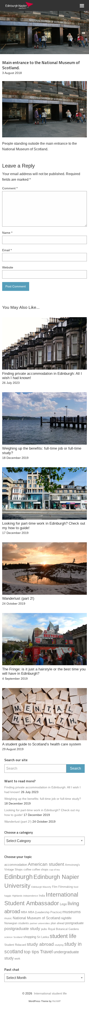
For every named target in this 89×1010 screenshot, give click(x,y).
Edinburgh (18, 876)
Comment (9, 188)
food (76, 887)
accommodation (15, 864)
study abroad (40, 944)
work (17, 958)
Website (7, 267)
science (8, 937)
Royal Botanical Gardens (63, 929)
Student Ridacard (15, 944)
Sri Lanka (43, 937)
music (8, 918)
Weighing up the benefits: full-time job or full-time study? (42, 798)
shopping (29, 937)
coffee (27, 869)
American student (46, 864)
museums (71, 912)
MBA (24, 912)
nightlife (66, 918)
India (42, 895)
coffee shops (40, 869)
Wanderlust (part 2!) (18, 821)
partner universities (40, 923)
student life (63, 936)
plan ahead (57, 923)
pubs (44, 929)
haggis (7, 895)
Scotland (17, 937)
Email (7, 250)
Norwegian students (16, 923)
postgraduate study (22, 928)
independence (30, 895)
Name (7, 232)
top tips (31, 951)
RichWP (56, 1001)
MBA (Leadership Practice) (45, 912)
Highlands (17, 895)
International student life (50, 993)
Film (54, 886)
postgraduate (74, 923)
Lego (63, 904)
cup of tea (54, 869)
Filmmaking (65, 886)
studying (59, 945)
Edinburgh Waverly (41, 887)
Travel (46, 951)
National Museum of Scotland (36, 918)
